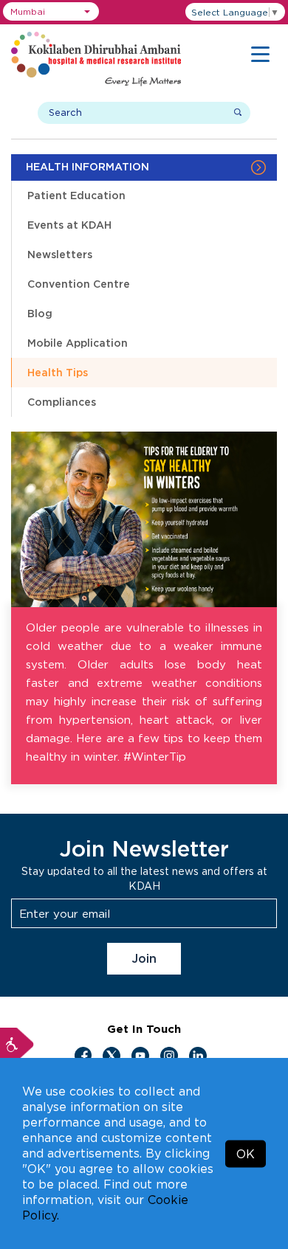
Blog (39, 313)
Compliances (61, 401)
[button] (51, 11)
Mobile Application (77, 342)
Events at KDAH (69, 224)
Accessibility (17, 1045)
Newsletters (59, 254)
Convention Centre (78, 283)
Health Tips (57, 372)
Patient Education (76, 195)
